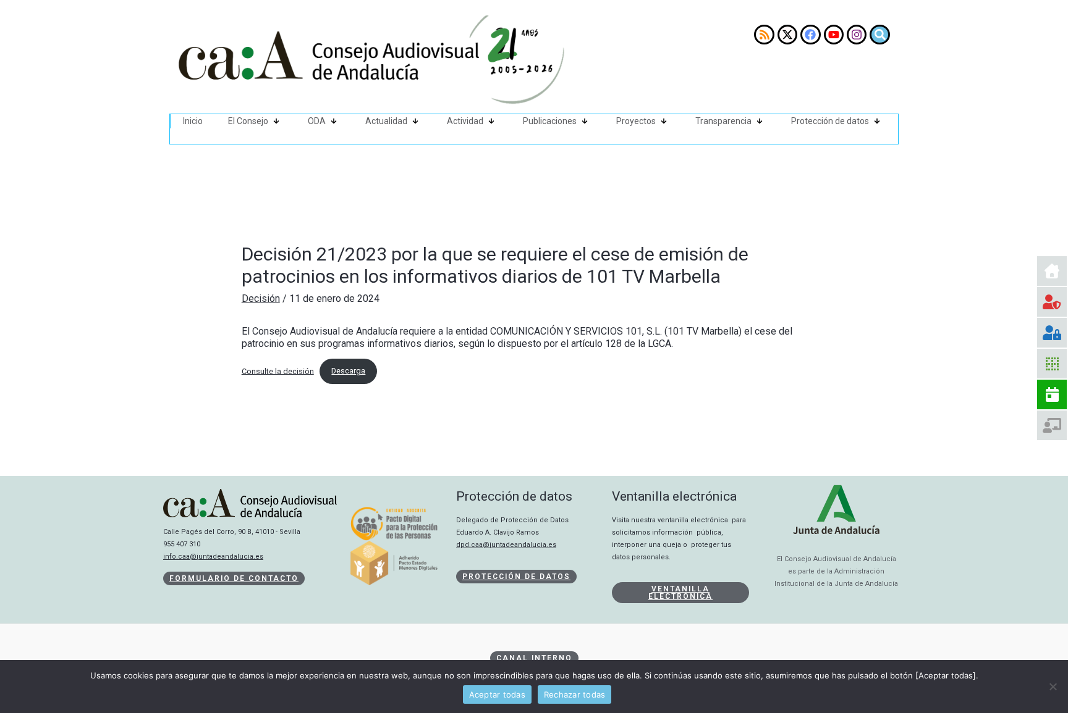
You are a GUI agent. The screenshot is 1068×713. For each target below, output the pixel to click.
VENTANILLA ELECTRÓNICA (680, 593)
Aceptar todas (497, 694)
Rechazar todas (575, 694)
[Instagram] (857, 34)
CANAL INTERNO (534, 658)
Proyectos (636, 121)
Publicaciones (550, 121)
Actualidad (386, 121)
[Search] (879, 34)
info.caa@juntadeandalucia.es (213, 556)
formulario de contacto (234, 578)
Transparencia (723, 121)
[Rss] (764, 34)
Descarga (348, 370)
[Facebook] (810, 34)
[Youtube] (834, 34)
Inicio (193, 121)
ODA (317, 121)
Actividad (465, 121)
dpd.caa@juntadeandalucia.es (506, 545)
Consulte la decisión (278, 370)
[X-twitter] (787, 34)
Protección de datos (830, 121)
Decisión (261, 298)
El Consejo (248, 121)
